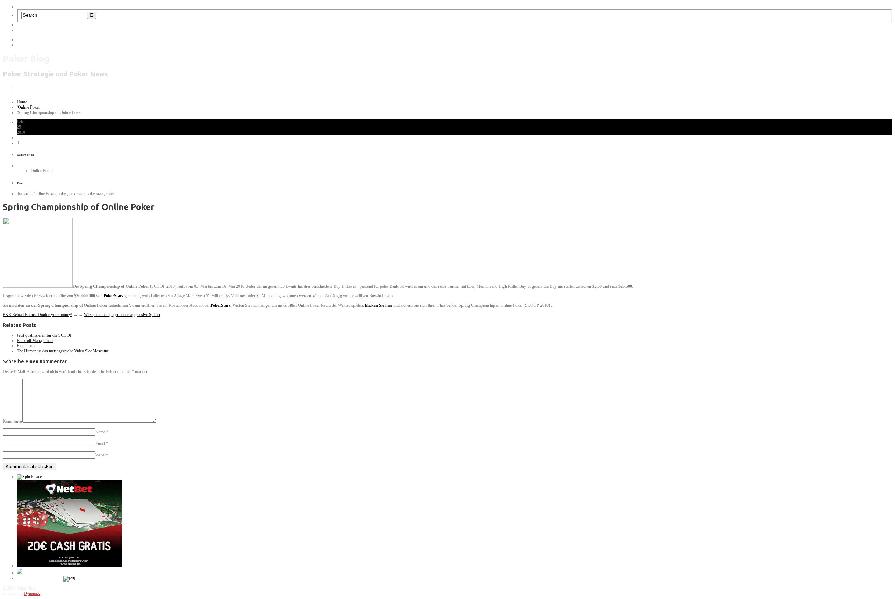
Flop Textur (26, 345)
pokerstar (77, 193)
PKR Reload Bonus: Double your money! (37, 314)
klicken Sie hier (378, 305)
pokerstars (95, 193)
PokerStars (113, 295)
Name (100, 432)
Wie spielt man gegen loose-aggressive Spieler (122, 314)
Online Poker (29, 107)
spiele (110, 193)
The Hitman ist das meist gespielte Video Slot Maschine (63, 351)
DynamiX (32, 593)
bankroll (24, 193)
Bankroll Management (35, 340)
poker (62, 193)
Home (22, 102)
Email (100, 443)
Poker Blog (26, 58)
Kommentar (12, 421)
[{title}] (69, 578)
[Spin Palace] (29, 476)
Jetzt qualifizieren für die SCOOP (44, 335)
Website (101, 455)
